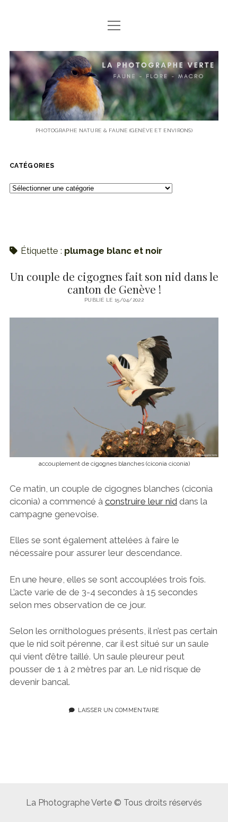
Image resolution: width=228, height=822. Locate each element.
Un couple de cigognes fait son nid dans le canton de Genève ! (114, 282)
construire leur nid (141, 501)
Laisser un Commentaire (118, 710)
